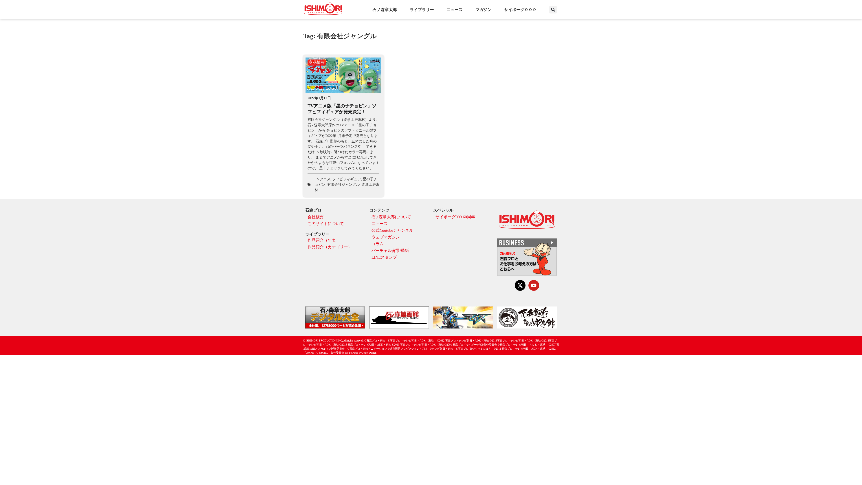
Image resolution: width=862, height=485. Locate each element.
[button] (553, 9)
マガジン (483, 9)
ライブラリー (422, 9)
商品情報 (317, 62)
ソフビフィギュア (346, 179)
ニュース (454, 9)
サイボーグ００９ (520, 9)
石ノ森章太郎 (385, 9)
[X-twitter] (520, 285)
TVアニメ (322, 179)
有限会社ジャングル (343, 184)
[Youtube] (533, 285)
